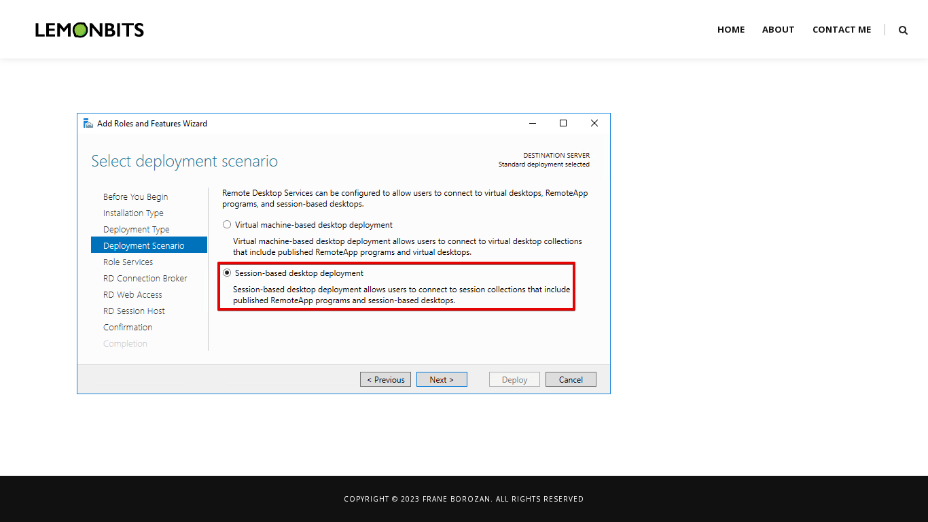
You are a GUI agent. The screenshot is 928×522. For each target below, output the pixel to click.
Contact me (842, 29)
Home (731, 29)
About (778, 29)
